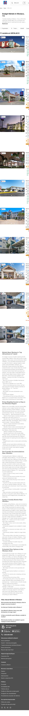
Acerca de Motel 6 (5, 640)
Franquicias (3, 673)
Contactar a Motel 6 (5, 664)
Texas (5, 8)
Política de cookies (5, 702)
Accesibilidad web (5, 686)
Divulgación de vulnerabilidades (8, 693)
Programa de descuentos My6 (8, 704)
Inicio (1, 8)
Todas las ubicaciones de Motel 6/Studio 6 (11, 645)
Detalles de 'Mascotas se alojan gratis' (10, 691)
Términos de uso (5, 689)
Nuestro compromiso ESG (7, 678)
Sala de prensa (4, 675)
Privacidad (3, 684)
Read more (5, 23)
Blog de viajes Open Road (7, 649)
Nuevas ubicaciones (6, 647)
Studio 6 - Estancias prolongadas (9, 643)
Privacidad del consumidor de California (10, 695)
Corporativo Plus (5, 656)
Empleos (3, 671)
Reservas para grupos (6, 658)
